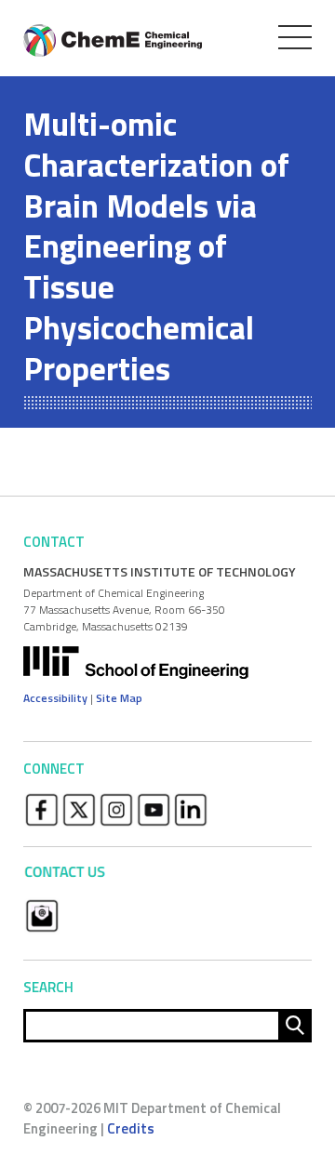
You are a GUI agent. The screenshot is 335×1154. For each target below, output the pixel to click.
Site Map (119, 698)
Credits (130, 1128)
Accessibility (55, 698)
